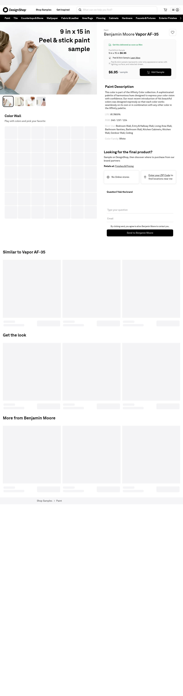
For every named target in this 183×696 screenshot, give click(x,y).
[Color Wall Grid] (51, 172)
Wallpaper (52, 18)
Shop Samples (43, 9)
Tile (16, 18)
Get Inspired (63, 9)
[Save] (172, 32)
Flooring (100, 18)
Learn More (135, 58)
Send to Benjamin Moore (140, 232)
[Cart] (165, 9)
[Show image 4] (41, 101)
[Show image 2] (19, 101)
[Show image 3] (30, 101)
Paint (7, 18)
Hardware (127, 18)
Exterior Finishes (168, 18)
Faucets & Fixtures (146, 18)
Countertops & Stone (32, 18)
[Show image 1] (8, 101)
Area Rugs (87, 18)
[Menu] (175, 9)
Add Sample (157, 72)
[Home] (16, 9)
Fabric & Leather (70, 18)
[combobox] (117, 10)
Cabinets (113, 18)
